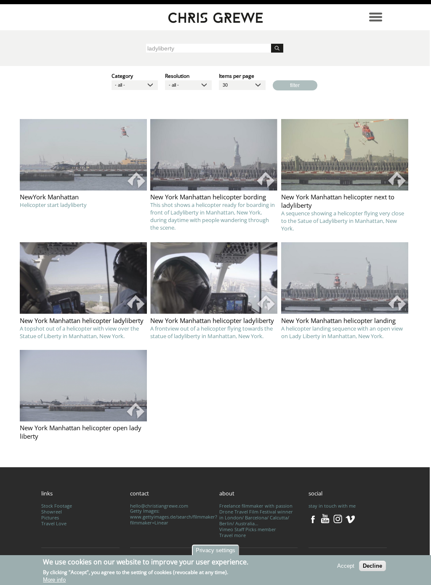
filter (295, 85)
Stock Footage (56, 506)
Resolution (177, 75)
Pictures (50, 518)
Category (122, 75)
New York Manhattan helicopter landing (338, 320)
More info (54, 580)
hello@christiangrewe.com (159, 506)
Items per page (236, 75)
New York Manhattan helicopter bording (208, 197)
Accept (345, 566)
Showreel (51, 512)
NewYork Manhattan (49, 197)
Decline (372, 566)
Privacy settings (215, 550)
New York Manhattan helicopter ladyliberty (82, 320)
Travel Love (54, 524)
